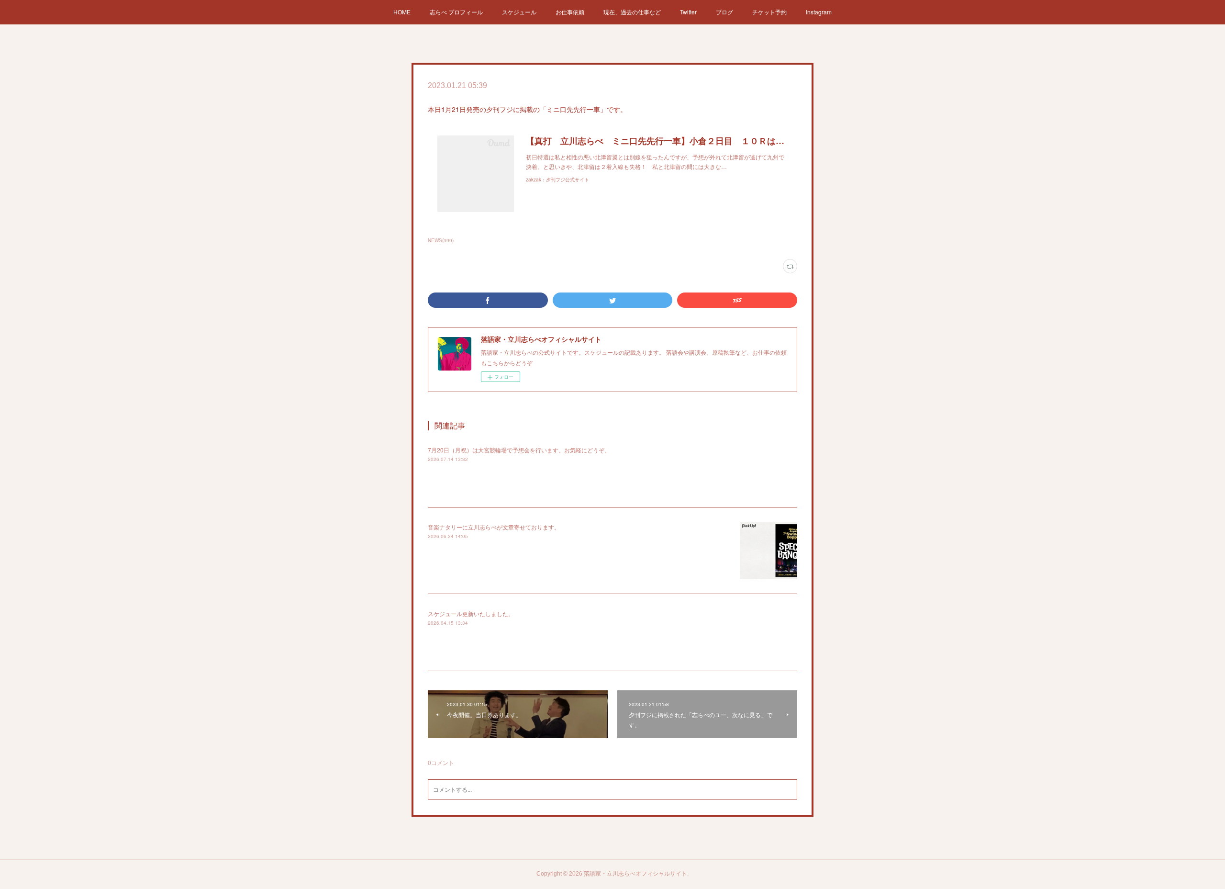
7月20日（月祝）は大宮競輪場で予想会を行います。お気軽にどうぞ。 (519, 450)
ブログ (724, 12)
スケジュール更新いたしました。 (471, 613)
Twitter (688, 12)
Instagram (819, 12)
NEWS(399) (441, 240)
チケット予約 (769, 12)
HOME (402, 12)
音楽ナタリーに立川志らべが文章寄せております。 (494, 527)
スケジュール (519, 12)
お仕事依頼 (570, 12)
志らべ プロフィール (456, 12)
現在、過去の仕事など (632, 12)
